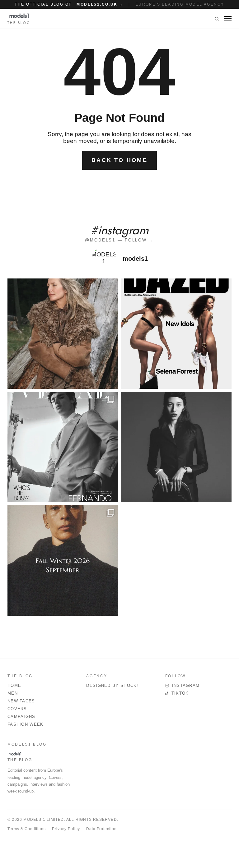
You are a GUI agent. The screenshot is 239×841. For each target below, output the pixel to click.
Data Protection (101, 829)
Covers (17, 708)
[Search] (216, 19)
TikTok (180, 693)
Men (12, 693)
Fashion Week (25, 724)
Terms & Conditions (26, 829)
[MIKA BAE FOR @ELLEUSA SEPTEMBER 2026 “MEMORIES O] (176, 447)
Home (14, 685)
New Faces (21, 701)
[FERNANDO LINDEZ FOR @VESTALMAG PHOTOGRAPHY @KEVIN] (62, 447)
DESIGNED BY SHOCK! (112, 685)
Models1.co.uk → (100, 4)
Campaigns (21, 716)
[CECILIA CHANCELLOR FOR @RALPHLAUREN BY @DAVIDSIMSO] (62, 333)
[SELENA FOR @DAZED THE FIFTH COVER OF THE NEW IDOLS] (176, 333)
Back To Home (119, 160)
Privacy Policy (66, 829)
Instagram (186, 685)
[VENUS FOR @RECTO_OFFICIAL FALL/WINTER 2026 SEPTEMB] (62, 560)
